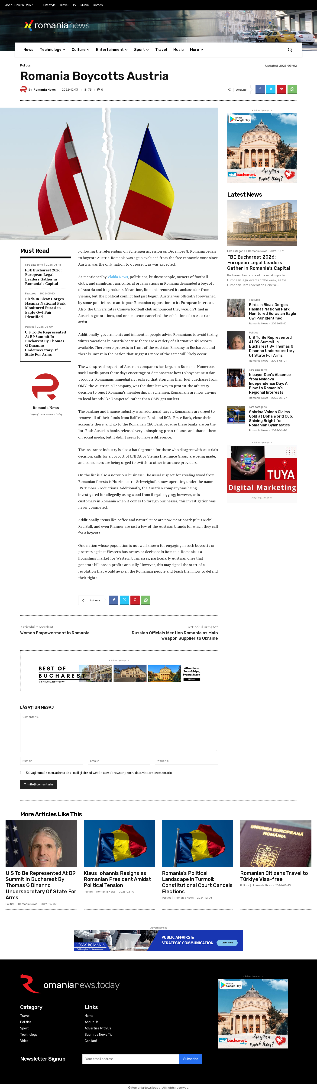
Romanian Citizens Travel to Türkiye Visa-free (274, 876)
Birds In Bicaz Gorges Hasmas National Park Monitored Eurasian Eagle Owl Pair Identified (45, 307)
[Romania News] (24, 89)
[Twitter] (270, 89)
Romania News (44, 89)
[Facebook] (260, 89)
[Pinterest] (281, 89)
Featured (30, 293)
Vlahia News (117, 276)
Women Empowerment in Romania (55, 633)
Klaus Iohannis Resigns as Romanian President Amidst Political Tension (117, 879)
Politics (25, 65)
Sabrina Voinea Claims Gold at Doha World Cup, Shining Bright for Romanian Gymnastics (271, 419)
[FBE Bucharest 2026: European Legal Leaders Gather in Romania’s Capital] (262, 223)
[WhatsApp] (292, 89)
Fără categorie (34, 265)
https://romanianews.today (45, 414)
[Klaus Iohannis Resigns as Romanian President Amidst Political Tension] (119, 843)
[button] (290, 49)
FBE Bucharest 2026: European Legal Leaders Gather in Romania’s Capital (43, 276)
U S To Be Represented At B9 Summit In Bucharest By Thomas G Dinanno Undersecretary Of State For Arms (45, 343)
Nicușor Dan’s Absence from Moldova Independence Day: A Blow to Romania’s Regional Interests (270, 383)
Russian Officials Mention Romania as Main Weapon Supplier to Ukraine (175, 635)
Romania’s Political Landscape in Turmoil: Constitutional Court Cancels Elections (197, 882)
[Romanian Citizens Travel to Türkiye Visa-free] (275, 843)
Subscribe (190, 1059)
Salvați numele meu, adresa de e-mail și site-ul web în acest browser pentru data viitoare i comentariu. (99, 772)
